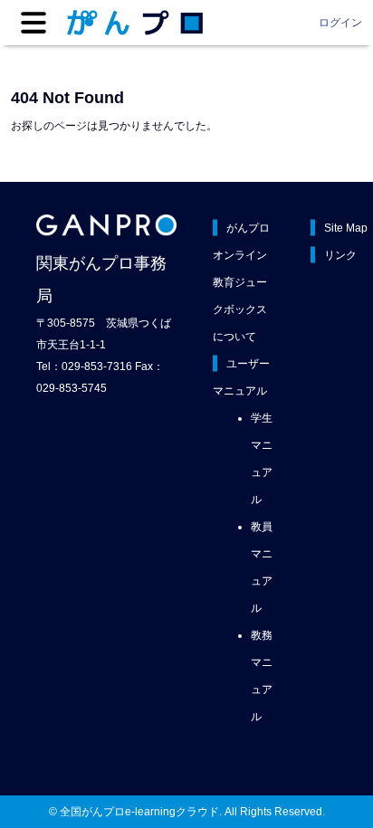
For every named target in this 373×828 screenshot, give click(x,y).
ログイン (340, 22)
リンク (340, 255)
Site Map (346, 228)
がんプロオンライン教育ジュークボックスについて (241, 282)
